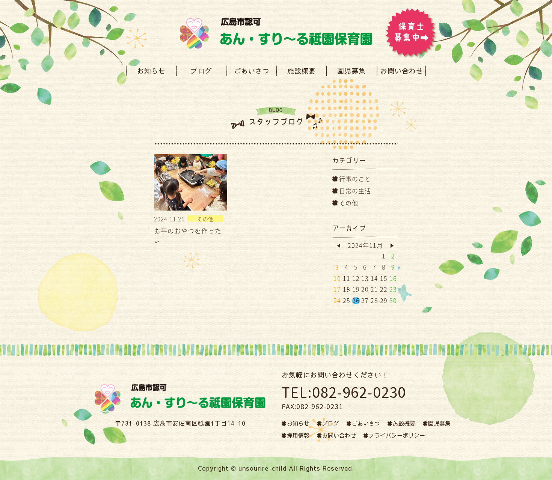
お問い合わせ (401, 70)
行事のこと (355, 178)
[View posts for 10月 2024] (338, 245)
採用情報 (298, 435)
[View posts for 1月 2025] (391, 245)
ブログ (201, 70)
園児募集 (351, 70)
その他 (348, 202)
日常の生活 (355, 190)
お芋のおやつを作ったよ (188, 235)
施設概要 (301, 70)
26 (356, 300)
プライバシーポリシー (397, 435)
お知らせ (151, 70)
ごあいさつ (251, 70)
